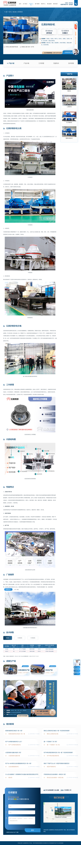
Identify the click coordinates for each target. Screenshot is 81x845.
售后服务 (49, 3)
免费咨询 (8, 589)
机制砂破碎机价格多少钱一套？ (14, 730)
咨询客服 (77, 667)
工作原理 (41, 63)
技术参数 (71, 63)
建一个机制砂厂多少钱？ (51, 741)
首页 (20, 3)
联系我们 (55, 3)
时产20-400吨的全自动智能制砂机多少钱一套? (18, 763)
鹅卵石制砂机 (69, 138)
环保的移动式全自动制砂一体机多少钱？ (55, 774)
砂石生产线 (48, 670)
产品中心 (31, 3)
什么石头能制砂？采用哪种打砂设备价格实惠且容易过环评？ (22, 774)
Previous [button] (48, 707)
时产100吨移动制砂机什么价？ (14, 741)
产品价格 (26, 63)
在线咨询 (67, 52)
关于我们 (25, 3)
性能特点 (56, 63)
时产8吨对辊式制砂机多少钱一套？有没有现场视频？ (59, 752)
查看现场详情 (25, 666)
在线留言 (77, 673)
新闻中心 (43, 3)
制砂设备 (14, 11)
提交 (32, 830)
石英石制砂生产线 (23, 670)
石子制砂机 (69, 122)
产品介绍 (11, 63)
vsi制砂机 (69, 106)
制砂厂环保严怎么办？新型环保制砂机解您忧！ (57, 763)
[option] (30, 694)
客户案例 (37, 3)
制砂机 (69, 91)
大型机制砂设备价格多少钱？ (13, 752)
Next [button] (53, 707)
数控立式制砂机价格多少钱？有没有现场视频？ (57, 730)
